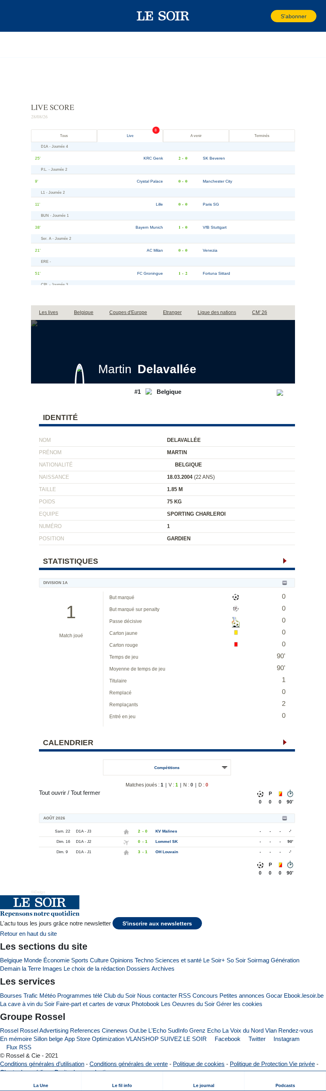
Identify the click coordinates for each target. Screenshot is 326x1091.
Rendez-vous (295, 1030)
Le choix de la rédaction (94, 968)
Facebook (227, 1038)
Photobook (145, 1003)
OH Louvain (166, 852)
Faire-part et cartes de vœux (93, 1003)
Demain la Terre (20, 968)
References (85, 1030)
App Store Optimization (94, 1038)
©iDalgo (38, 892)
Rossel (9, 1030)
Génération (285, 960)
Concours (205, 995)
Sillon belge (48, 1038)
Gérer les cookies (239, 1003)
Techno (144, 960)
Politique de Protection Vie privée (272, 1063)
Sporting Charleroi (196, 514)
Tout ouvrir (52, 792)
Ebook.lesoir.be (304, 995)
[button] (19, 16)
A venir (196, 136)
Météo (47, 995)
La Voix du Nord (243, 1030)
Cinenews (115, 1030)
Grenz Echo (205, 1030)
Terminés (262, 136)
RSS (185, 995)
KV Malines (166, 831)
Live (130, 136)
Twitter (256, 1038)
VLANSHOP (142, 1038)
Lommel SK (166, 841)
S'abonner (294, 16)
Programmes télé (79, 995)
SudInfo (178, 1030)
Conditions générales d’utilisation (42, 1063)
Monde (33, 960)
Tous (64, 136)
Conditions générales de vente (128, 1063)
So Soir (236, 960)
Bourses (11, 995)
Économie (56, 960)
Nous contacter (157, 995)
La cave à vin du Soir (27, 1003)
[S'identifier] (264, 16)
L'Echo (157, 1030)
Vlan (271, 1030)
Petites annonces (241, 995)
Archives (163, 968)
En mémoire (16, 1038)
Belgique (11, 960)
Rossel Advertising (44, 1030)
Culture (99, 960)
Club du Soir (120, 995)
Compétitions (167, 767)
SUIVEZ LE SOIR (183, 1038)
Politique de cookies (199, 1063)
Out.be (138, 1030)
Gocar (274, 995)
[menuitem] (41, 1081)
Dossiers (138, 968)
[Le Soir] (163, 16)
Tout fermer (85, 792)
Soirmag (258, 960)
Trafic (30, 995)
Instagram (286, 1038)
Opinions (121, 960)
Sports (79, 960)
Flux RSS (18, 1047)
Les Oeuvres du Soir (188, 1003)
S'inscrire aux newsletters (157, 924)
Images (52, 968)
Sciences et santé (178, 960)
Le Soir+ (214, 960)
